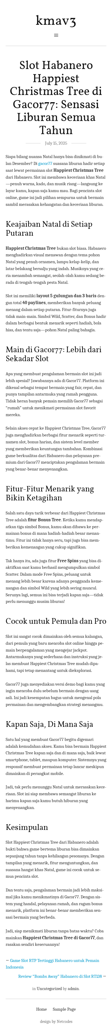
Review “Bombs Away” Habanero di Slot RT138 (60, 976)
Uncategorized (49, 988)
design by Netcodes (56, 1021)
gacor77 (45, 163)
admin (73, 988)
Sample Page (64, 1009)
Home (41, 1009)
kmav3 (56, 21)
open (56, 35)
